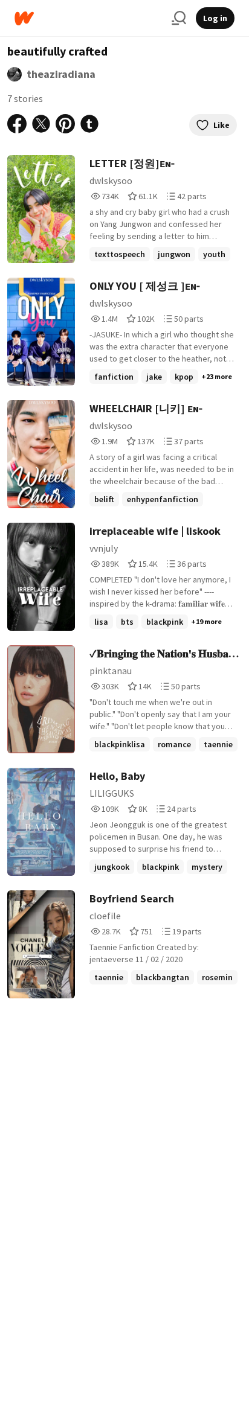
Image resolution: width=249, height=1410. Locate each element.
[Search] (179, 18)
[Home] (88, 18)
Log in (215, 18)
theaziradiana (61, 74)
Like (221, 125)
